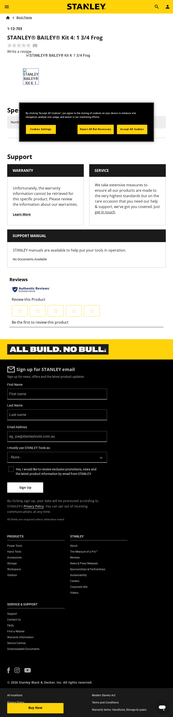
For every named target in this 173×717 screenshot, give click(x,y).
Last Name (15, 405)
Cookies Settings (40, 129)
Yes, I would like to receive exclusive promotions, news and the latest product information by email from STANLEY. (56, 471)
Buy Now (35, 707)
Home (8, 18)
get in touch (105, 212)
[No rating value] (20, 45)
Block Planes (24, 17)
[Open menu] (7, 7)
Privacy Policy (34, 506)
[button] (8, 670)
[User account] (167, 7)
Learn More (22, 214)
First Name (15, 384)
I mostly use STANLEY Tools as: (28, 448)
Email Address (17, 427)
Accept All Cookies (132, 129)
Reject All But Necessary (95, 129)
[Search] (156, 7)
